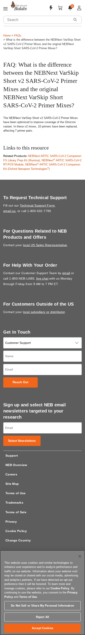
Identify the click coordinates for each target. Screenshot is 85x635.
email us (9, 211)
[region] (42, 592)
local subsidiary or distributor (44, 312)
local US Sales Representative (45, 245)
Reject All (42, 617)
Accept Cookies (42, 628)
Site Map (12, 483)
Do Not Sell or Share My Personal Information (42, 605)
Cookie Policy (16, 531)
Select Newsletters (22, 440)
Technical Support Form (37, 205)
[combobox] (37, 20)
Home (7, 35)
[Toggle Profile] (79, 8)
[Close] (80, 556)
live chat (42, 278)
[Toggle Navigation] (5, 8)
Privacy (11, 521)
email (66, 273)
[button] (75, 19)
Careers (11, 474)
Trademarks (14, 502)
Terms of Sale (15, 512)
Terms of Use (15, 493)
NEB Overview (16, 465)
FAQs (17, 35)
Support (11, 455)
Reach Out (21, 382)
